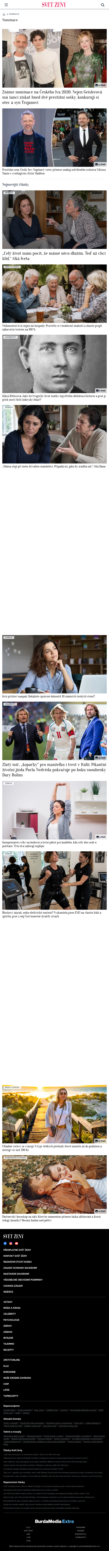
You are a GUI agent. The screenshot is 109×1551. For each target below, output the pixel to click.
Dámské (80, 1531)
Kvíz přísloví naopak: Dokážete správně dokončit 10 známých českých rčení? (33, 1469)
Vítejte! (17, 1413)
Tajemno (8, 1344)
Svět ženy (28, 1531)
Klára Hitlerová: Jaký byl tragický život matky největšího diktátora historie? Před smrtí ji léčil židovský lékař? (45, 1462)
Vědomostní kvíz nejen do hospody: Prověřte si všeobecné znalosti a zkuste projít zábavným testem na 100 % (45, 1458)
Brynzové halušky (45, 1439)
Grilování (26, 1413)
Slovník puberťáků (25, 1410)
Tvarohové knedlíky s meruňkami (78, 1436)
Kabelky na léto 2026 (32, 1426)
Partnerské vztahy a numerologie (59, 1423)
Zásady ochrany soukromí (20, 1268)
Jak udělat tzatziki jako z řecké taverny (87, 1439)
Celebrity (9, 1314)
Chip (6, 1384)
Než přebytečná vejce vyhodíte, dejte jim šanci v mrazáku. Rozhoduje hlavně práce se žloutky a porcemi (44, 1501)
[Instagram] (10, 1243)
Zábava (7, 1332)
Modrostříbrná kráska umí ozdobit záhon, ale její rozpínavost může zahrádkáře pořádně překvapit (41, 1508)
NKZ (28, 1534)
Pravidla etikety (9, 1410)
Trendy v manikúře (10, 1423)
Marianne (9, 1372)
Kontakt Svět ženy (15, 1256)
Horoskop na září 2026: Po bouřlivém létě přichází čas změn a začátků (30, 1490)
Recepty (8, 1350)
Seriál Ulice (78, 1423)
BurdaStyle (80, 1534)
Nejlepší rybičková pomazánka (23, 1439)
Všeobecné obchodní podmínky (23, 1279)
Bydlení (8, 1338)
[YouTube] (16, 1243)
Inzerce (8, 1291)
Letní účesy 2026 (49, 1426)
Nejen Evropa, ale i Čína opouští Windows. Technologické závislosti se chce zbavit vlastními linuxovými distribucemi (49, 1497)
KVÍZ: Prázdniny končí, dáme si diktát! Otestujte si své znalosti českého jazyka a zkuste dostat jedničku (43, 1486)
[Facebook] (5, 1243)
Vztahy (7, 1302)
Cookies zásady (13, 1286)
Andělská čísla (52, 1410)
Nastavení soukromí (16, 1274)
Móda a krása (12, 1308)
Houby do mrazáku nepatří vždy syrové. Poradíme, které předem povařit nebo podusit (36, 1504)
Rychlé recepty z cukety (53, 1436)
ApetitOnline (11, 1360)
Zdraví (7, 1326)
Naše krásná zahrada (17, 1378)
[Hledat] (103, 4)
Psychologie (11, 1320)
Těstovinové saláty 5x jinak (13, 1436)
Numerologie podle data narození (83, 1410)
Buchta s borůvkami (62, 1439)
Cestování (64, 1410)
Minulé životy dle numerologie (32, 1423)
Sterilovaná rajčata (34, 1436)
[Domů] (54, 4)
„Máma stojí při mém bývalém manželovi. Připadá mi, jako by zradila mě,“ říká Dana (36, 1465)
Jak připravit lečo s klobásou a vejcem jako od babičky (44, 1442)
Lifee (6, 1390)
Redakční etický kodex (17, 1262)
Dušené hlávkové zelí (12, 1442)
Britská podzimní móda (13, 1426)
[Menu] (6, 5)
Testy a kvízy (39, 1410)
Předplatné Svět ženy (17, 1250)
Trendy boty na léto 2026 (68, 1426)
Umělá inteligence (92, 1423)
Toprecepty (10, 1396)
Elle (6, 1366)
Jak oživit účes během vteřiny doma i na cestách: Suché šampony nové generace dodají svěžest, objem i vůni (46, 1494)
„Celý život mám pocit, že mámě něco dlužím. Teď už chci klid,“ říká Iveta (31, 1455)
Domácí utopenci (74, 1442)
